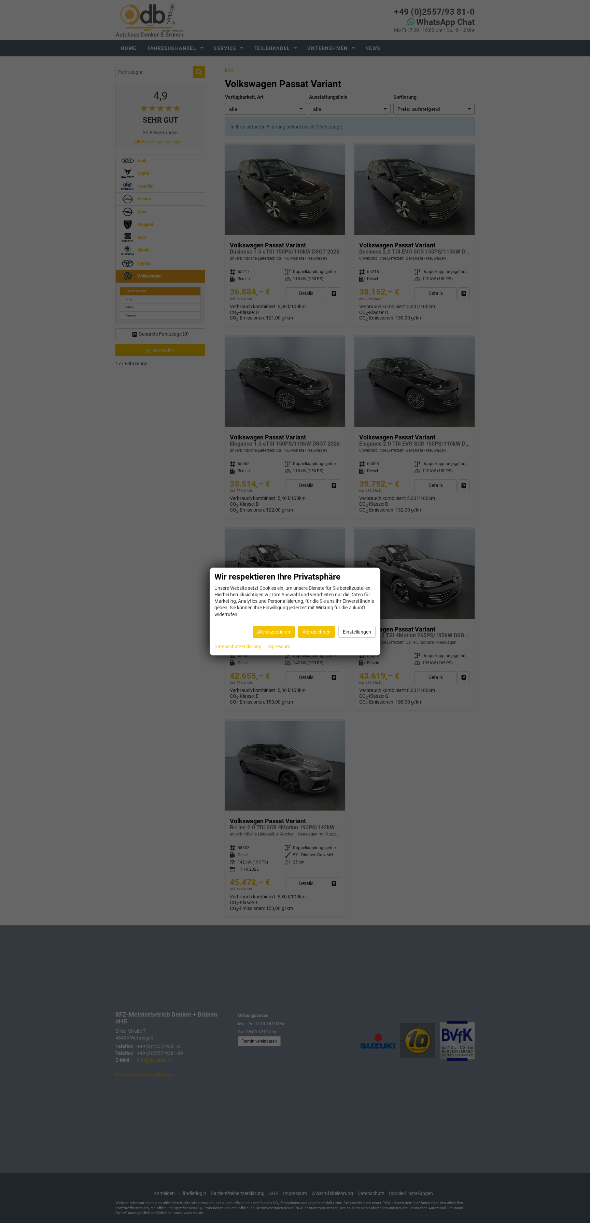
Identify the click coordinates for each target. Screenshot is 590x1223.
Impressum (278, 646)
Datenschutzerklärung (238, 646)
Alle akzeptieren (273, 632)
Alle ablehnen (317, 632)
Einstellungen (357, 632)
